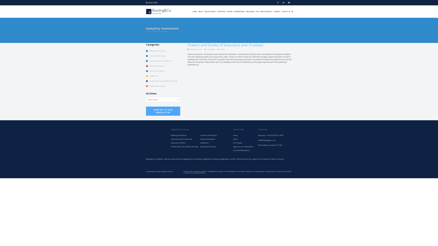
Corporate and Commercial (160, 61)
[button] (292, 11)
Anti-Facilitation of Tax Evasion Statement (239, 171)
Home (148, 32)
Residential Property (157, 86)
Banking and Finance (157, 51)
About (235, 139)
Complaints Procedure (215, 171)
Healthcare (153, 76)
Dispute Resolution (156, 66)
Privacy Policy (188, 171)
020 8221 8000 (152, 3)
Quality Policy (270, 171)
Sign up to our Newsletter (243, 146)
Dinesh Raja (211, 49)
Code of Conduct (200, 171)
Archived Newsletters (241, 150)
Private (222, 49)
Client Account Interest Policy (195, 173)
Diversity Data (259, 171)
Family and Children (157, 71)
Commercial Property (157, 56)
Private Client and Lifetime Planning (163, 81)
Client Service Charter (284, 171)
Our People (237, 143)
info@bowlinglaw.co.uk (266, 140)
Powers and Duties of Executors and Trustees (225, 44)
